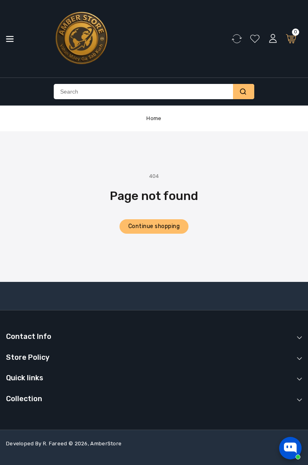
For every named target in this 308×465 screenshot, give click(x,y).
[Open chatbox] (290, 448)
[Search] (243, 91)
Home (153, 118)
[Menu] (10, 39)
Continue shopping (154, 226)
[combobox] (143, 91)
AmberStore (106, 444)
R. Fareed (55, 444)
